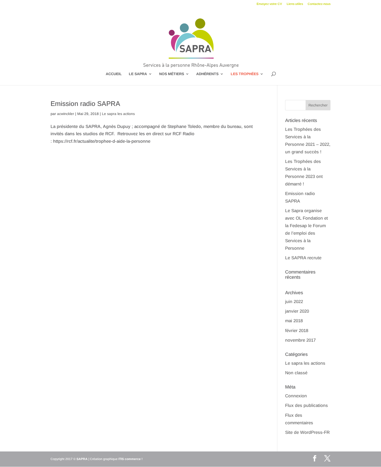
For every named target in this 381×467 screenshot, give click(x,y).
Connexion (296, 395)
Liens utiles (295, 4)
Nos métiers (171, 74)
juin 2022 (294, 301)
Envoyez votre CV (269, 4)
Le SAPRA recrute (303, 257)
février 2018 (296, 330)
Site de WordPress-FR (307, 432)
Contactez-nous (319, 4)
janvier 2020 (297, 311)
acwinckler (65, 114)
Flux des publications (306, 405)
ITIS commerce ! (130, 459)
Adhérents (207, 74)
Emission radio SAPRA (85, 103)
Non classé (296, 372)
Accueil (114, 74)
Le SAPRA (138, 74)
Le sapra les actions (118, 114)
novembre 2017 (300, 340)
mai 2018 (294, 320)
